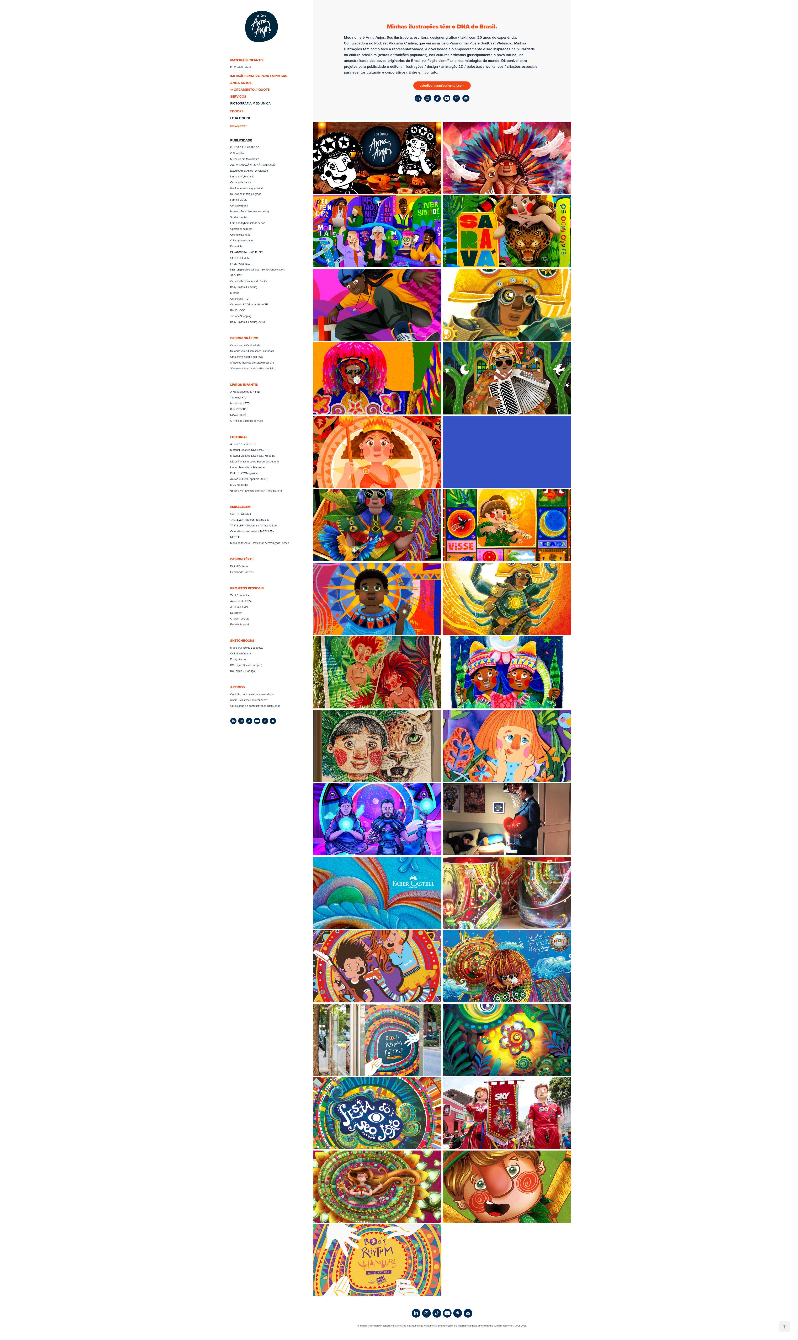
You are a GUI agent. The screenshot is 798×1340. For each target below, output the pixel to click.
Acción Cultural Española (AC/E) (248, 479)
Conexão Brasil (239, 205)
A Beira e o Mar (239, 607)
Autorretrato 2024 (240, 601)
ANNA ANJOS (241, 82)
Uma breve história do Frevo (246, 357)
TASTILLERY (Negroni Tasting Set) (249, 519)
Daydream (236, 613)
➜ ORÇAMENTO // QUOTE (250, 89)
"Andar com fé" (238, 217)
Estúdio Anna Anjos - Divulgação (249, 170)
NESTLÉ (235, 537)
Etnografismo (238, 659)
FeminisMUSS (238, 200)
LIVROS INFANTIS (244, 384)
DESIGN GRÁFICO (244, 338)
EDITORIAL (238, 437)
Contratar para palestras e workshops (252, 694)
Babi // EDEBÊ (238, 409)
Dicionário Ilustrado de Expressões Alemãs (254, 461)
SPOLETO (236, 275)
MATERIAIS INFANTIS (247, 60)
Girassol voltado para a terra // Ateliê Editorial (256, 490)
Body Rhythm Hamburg (243, 287)
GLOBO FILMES (239, 258)
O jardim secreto (239, 618)
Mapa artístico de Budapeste (246, 647)
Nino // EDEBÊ (238, 415)
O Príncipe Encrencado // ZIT (246, 421)
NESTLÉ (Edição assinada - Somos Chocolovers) (257, 269)
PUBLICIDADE (241, 140)
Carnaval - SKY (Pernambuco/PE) (249, 304)
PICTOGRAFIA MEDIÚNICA (250, 103)
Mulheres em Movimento (244, 159)
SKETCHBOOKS (242, 640)
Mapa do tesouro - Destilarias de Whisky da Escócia (259, 543)
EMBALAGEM (240, 506)
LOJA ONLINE (240, 118)
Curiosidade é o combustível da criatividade (255, 706)
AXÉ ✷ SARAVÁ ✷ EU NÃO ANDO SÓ (252, 165)
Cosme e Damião (240, 234)
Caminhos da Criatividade (245, 345)
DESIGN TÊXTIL (242, 559)
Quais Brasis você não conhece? (248, 700)
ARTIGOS (237, 687)
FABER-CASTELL (240, 264)
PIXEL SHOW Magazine (244, 473)
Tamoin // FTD (238, 397)
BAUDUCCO (237, 310)
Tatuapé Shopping (240, 316)
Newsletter (238, 126)
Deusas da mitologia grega (245, 194)
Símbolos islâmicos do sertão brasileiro (252, 368)
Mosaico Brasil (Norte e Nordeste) (249, 211)
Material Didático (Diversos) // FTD (250, 450)
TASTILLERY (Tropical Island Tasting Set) (253, 525)
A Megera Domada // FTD (245, 391)
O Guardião (237, 153)
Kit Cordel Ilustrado (241, 67)
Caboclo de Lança (240, 182)
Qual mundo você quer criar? (246, 188)
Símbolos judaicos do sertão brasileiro (252, 362)
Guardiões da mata (241, 229)
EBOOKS (237, 111)
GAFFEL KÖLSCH (240, 514)
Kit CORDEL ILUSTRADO (245, 147)
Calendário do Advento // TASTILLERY (252, 531)
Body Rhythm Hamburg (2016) (247, 322)
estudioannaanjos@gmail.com (442, 85)
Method (234, 293)
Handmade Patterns (242, 572)
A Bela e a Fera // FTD (243, 444)
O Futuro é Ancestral (242, 240)
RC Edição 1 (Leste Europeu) (246, 665)
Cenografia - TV (239, 298)
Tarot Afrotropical (240, 595)
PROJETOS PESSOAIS (247, 588)
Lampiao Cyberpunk (242, 176)
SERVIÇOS (238, 96)
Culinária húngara (240, 653)
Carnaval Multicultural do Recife (248, 281)
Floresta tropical (239, 624)
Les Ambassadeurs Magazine (247, 467)
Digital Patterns (239, 566)
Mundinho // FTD (240, 403)
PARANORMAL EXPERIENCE (247, 252)
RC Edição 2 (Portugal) (243, 671)
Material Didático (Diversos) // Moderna (252, 455)
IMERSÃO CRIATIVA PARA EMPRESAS (258, 76)
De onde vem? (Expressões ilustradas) (252, 351)
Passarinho (236, 246)
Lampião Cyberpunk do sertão (247, 223)
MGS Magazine (239, 485)
